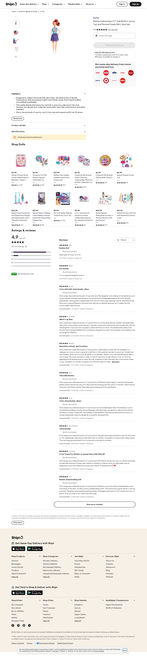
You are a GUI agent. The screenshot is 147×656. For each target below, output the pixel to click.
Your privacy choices (46, 643)
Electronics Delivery (51, 570)
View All (14, 577)
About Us (110, 561)
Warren (77, 611)
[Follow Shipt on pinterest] (24, 625)
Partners (109, 574)
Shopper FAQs (17, 621)
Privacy (30, 643)
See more (115, 362)
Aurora (77, 608)
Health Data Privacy (65, 643)
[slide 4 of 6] (15, 49)
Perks (13, 614)
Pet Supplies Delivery (52, 567)
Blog (108, 570)
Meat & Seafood (18, 574)
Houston (47, 614)
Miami (45, 611)
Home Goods (17, 567)
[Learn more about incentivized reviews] (69, 309)
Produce (15, 570)
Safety (14, 618)
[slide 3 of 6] (15, 40)
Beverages (16, 564)
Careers (109, 564)
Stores (77, 564)
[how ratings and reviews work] (26, 246)
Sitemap (109, 577)
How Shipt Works (81, 561)
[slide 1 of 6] (15, 23)
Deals (76, 577)
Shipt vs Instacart (82, 574)
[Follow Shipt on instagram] (18, 625)
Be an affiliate (17, 611)
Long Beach (79, 618)
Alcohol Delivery (50, 564)
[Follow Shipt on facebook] (12, 625)
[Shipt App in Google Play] (35, 548)
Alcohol (14, 561)
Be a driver (16, 608)
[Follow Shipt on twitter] (29, 625)
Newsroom (110, 567)
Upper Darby (80, 614)
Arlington (78, 605)
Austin (45, 605)
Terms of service (17, 643)
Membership (79, 567)
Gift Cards (79, 570)
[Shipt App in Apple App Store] (18, 548)
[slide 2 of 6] (15, 32)
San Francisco (49, 608)
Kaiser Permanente (114, 605)
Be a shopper (17, 605)
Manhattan (48, 618)
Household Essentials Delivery (56, 574)
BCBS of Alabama (114, 608)
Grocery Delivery (50, 561)
